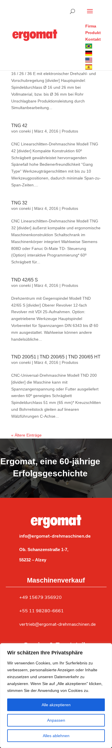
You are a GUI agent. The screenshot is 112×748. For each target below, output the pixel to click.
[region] (56, 695)
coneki (25, 131)
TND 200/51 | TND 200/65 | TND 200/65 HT (56, 356)
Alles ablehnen (56, 735)
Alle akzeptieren (56, 704)
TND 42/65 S (24, 279)
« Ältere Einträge (26, 435)
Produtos (70, 131)
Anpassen (56, 720)
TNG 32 (19, 202)
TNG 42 (19, 125)
